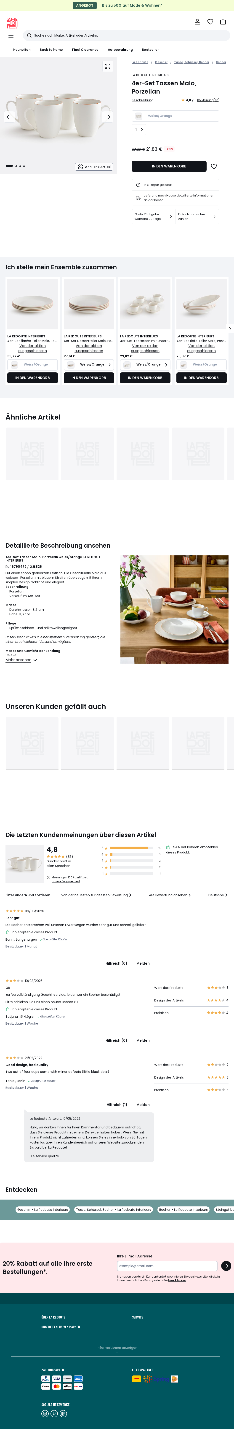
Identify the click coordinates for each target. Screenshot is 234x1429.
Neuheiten (22, 49)
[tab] (9, 166)
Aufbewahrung (120, 49)
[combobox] (96, 895)
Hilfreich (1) (117, 1104)
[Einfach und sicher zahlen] (214, 216)
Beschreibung (142, 100)
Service (137, 1317)
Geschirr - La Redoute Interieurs (42, 1209)
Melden (143, 963)
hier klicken (177, 1280)
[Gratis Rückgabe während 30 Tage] (171, 216)
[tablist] (15, 166)
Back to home (51, 49)
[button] (223, 21)
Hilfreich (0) (116, 963)
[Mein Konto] (197, 21)
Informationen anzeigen (117, 1347)
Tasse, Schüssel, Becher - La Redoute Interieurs (113, 1209)
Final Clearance (85, 49)
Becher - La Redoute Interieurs (183, 1209)
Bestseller (150, 49)
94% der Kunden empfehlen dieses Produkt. (192, 850)
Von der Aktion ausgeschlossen (32, 348)
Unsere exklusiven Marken (60, 1327)
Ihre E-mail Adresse (134, 1256)
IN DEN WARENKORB (169, 166)
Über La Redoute (53, 1317)
